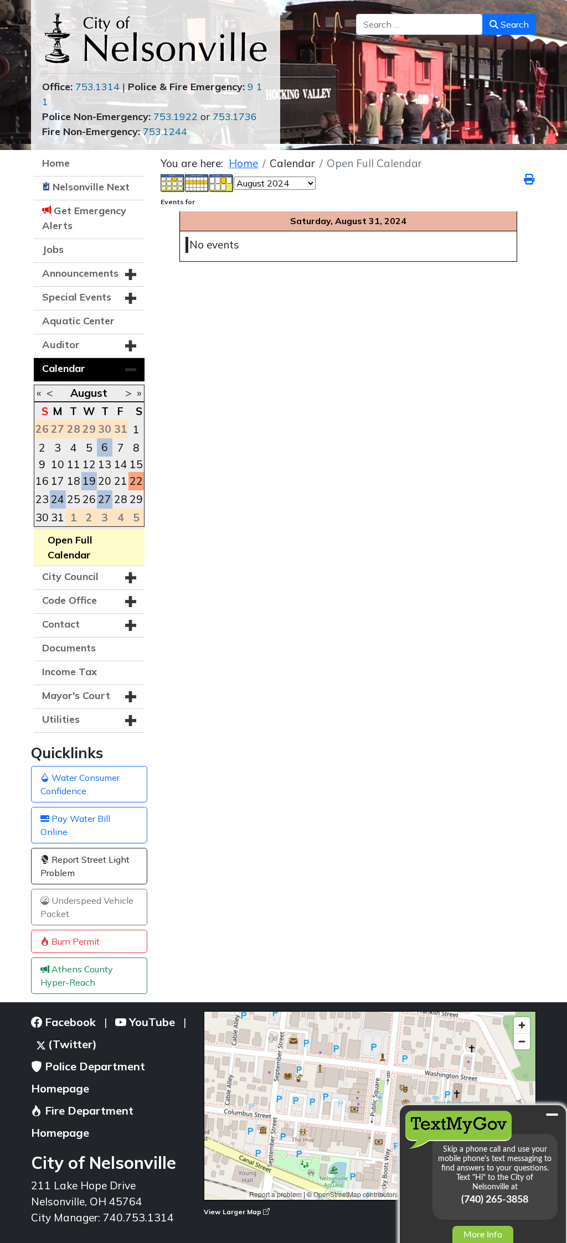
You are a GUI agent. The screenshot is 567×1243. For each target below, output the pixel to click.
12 (89, 464)
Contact (61, 624)
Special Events (76, 297)
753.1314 (97, 86)
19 (89, 481)
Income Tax (69, 671)
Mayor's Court (76, 695)
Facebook (69, 1022)
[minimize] (552, 1114)
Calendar (63, 368)
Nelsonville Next (91, 186)
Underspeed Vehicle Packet (86, 907)
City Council (70, 576)
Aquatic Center (78, 320)
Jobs (53, 249)
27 (104, 499)
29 (136, 499)
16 (42, 481)
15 (136, 464)
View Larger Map (233, 1212)
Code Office (69, 600)
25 (73, 499)
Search (513, 24)
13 (104, 464)
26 (89, 499)
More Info (482, 1234)
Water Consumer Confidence (80, 784)
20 (104, 481)
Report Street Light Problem (85, 866)
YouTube (150, 1022)
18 (73, 481)
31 (57, 517)
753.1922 (175, 116)
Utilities (61, 719)
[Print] (530, 179)
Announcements (80, 273)
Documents (69, 647)
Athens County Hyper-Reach (76, 976)
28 (120, 499)
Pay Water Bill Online (75, 825)
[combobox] (419, 24)
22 (136, 481)
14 (120, 464)
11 (73, 464)
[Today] (221, 182)
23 (42, 499)
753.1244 (165, 131)
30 (42, 517)
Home (56, 163)
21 (120, 481)
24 (57, 499)
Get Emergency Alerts (84, 218)
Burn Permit (74, 941)
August (88, 393)
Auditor (61, 344)
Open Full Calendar (70, 547)
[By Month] (173, 182)
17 (57, 481)
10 (57, 464)
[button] (130, 274)
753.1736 (235, 116)
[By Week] (197, 182)
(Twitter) (71, 1044)
